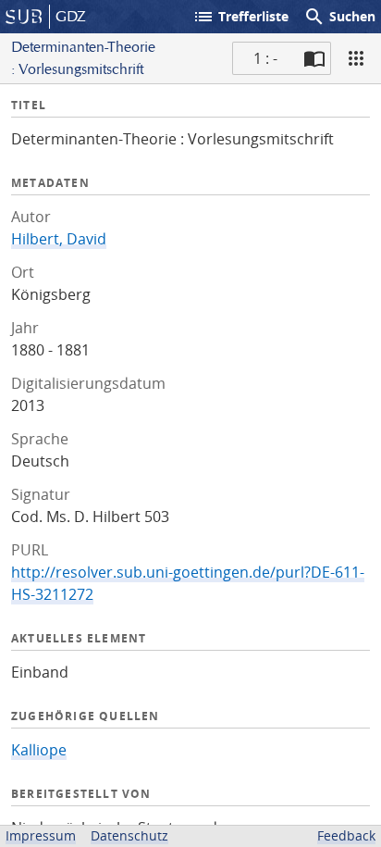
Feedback (346, 835)
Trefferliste (240, 17)
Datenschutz (129, 835)
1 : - (265, 58)
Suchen (339, 17)
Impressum (41, 835)
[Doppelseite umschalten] (314, 58)
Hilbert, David (58, 239)
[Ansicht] (356, 58)
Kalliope (39, 750)
